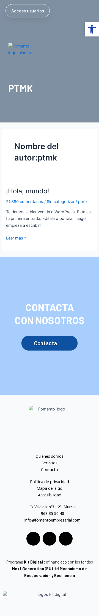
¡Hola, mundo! (27, 191)
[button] (88, 10)
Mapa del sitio (49, 488)
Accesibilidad (49, 494)
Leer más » (16, 238)
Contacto (49, 469)
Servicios (49, 462)
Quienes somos (49, 456)
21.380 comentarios (24, 201)
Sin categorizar (61, 201)
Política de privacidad (49, 481)
